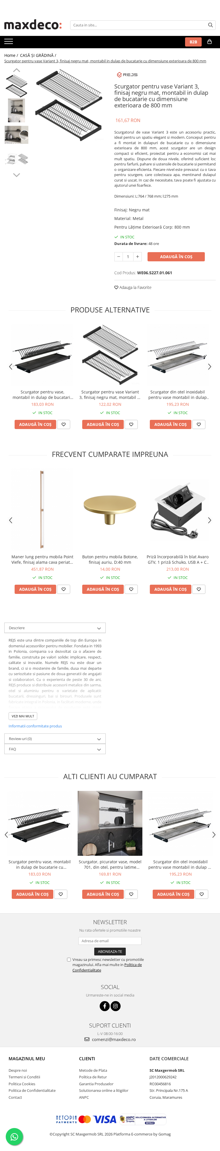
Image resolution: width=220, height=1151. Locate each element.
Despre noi (18, 1070)
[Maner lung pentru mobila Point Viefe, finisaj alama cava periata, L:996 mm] (42, 509)
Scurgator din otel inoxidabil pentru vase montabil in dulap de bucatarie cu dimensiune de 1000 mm (178, 394)
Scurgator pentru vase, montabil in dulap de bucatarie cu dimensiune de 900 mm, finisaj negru (42, 394)
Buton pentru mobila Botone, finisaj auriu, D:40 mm (110, 559)
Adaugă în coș (176, 256)
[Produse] (9, 43)
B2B (193, 42)
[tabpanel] (69, 105)
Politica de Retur (93, 1076)
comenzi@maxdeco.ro (113, 1039)
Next (16, 174)
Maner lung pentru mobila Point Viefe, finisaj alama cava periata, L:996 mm (42, 559)
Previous (16, 71)
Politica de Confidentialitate (32, 1090)
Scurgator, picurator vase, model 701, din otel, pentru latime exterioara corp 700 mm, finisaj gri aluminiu (110, 864)
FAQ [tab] (12, 749)
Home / (11, 55)
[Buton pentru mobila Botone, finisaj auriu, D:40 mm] (110, 510)
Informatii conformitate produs (35, 726)
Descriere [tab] (17, 627)
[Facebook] (105, 1006)
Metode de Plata (93, 1070)
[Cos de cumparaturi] (209, 41)
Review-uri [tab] (20, 738)
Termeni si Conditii (24, 1076)
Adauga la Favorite (135, 287)
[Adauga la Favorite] (63, 424)
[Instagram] (116, 1006)
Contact (15, 1097)
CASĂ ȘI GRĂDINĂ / (38, 55)
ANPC (84, 1097)
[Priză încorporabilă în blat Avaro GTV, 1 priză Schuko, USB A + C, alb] (178, 510)
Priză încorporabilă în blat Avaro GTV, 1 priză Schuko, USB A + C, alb (178, 559)
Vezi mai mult (23, 716)
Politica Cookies (22, 1083)
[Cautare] (210, 25)
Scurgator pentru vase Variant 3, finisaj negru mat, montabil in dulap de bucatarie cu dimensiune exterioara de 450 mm (110, 394)
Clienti (87, 1058)
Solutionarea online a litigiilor (103, 1090)
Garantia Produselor (96, 1083)
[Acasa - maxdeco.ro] (33, 25)
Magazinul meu (27, 1058)
